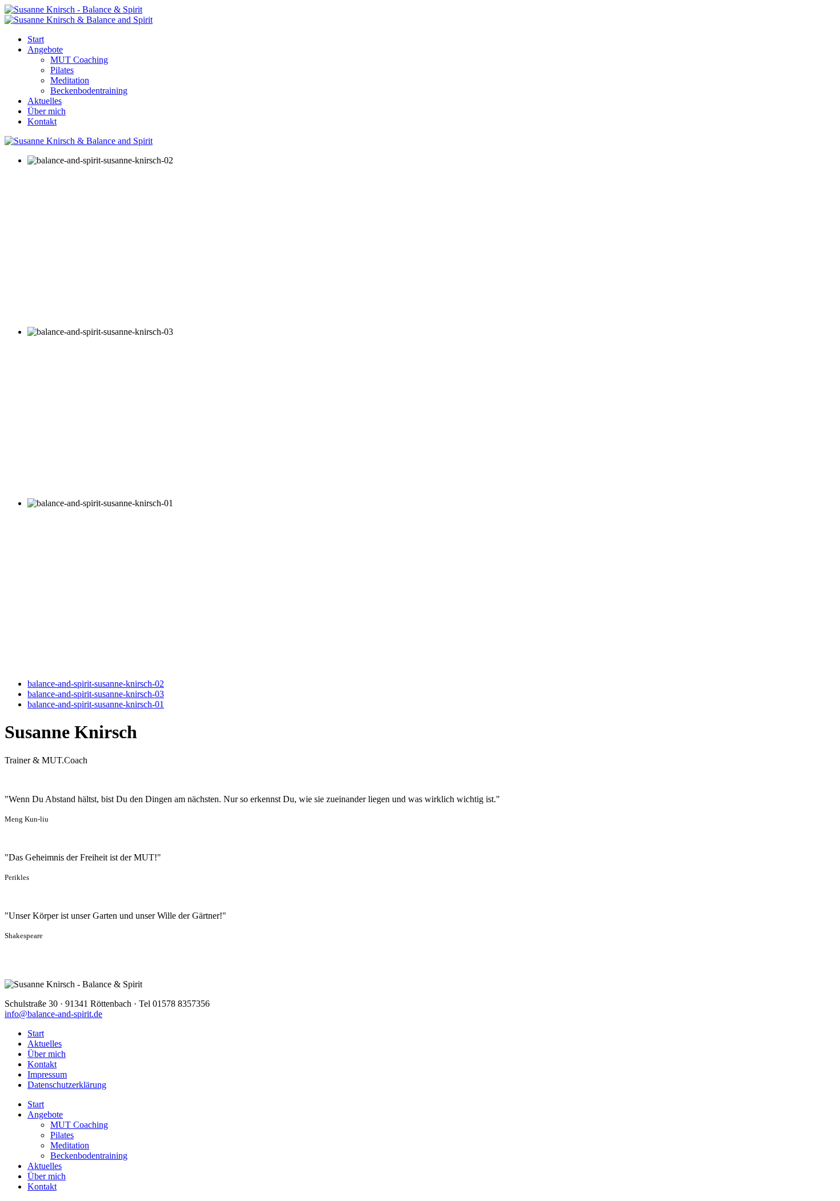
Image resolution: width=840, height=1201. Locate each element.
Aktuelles (44, 101)
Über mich (46, 111)
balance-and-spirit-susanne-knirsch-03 (95, 694)
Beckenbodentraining (88, 90)
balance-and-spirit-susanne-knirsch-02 (95, 683)
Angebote (45, 49)
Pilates (62, 70)
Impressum (47, 1074)
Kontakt (42, 121)
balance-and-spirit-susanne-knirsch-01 (95, 704)
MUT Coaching (79, 60)
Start (35, 39)
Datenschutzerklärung (66, 1085)
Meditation (69, 80)
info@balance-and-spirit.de (53, 1014)
